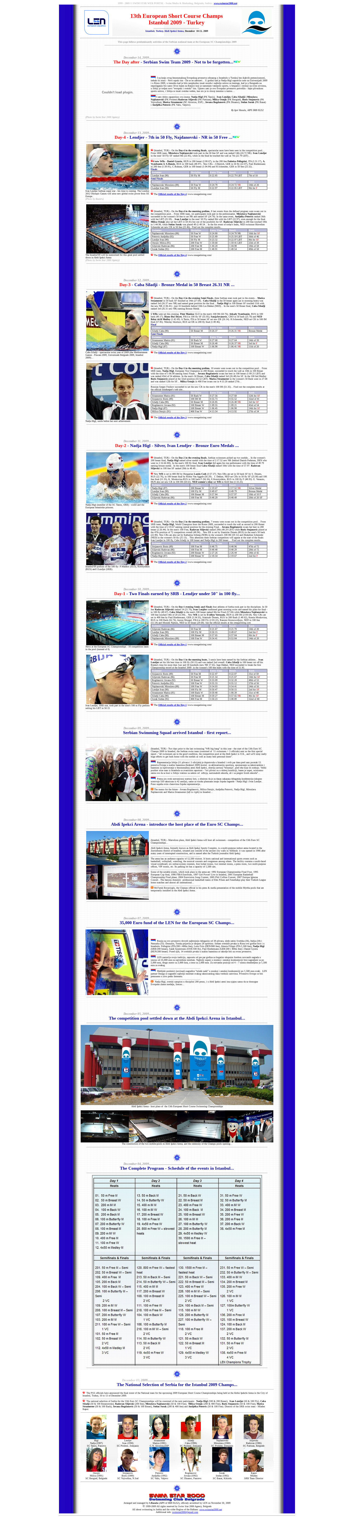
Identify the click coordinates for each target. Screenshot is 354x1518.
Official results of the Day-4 (172, 194)
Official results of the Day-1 (172, 644)
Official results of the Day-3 (172, 352)
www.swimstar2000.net (225, 3)
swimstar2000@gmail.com (185, 1512)
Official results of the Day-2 (172, 503)
